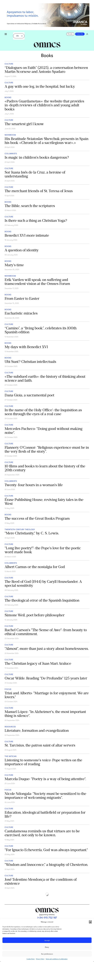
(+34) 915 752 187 (47, 917)
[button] (90, 921)
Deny (47, 947)
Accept (47, 940)
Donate (70, 34)
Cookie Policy (31, 959)
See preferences (47, 954)
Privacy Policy (40, 959)
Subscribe (79, 34)
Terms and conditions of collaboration (56, 959)
